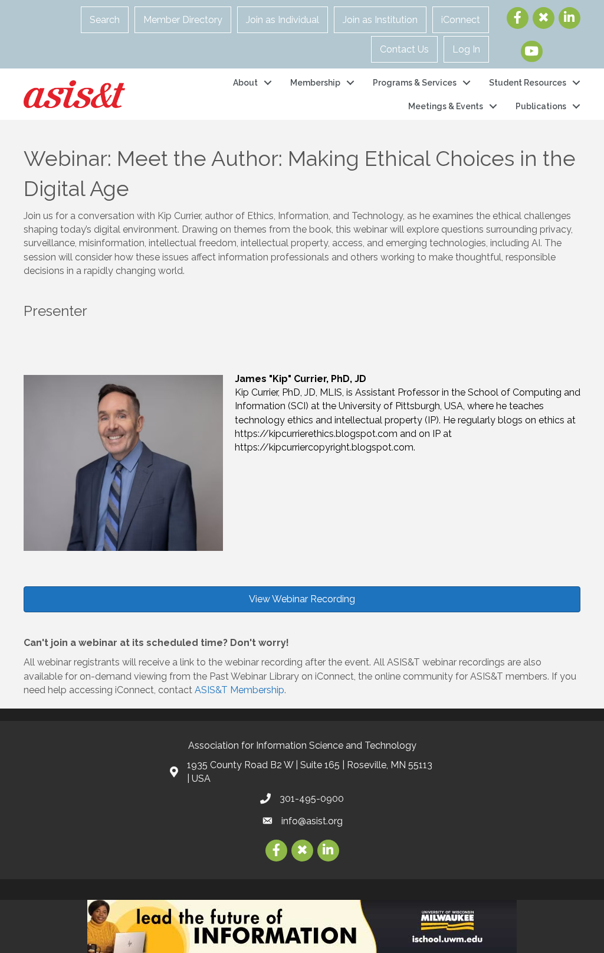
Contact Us (404, 49)
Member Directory (182, 19)
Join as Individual (282, 19)
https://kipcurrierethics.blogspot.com (316, 433)
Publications (541, 106)
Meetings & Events (445, 106)
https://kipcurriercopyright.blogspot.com (324, 447)
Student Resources (527, 82)
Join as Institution (380, 19)
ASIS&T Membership (239, 690)
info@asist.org (312, 821)
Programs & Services (415, 82)
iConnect (460, 19)
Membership (315, 82)
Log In (466, 49)
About (245, 82)
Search (105, 19)
